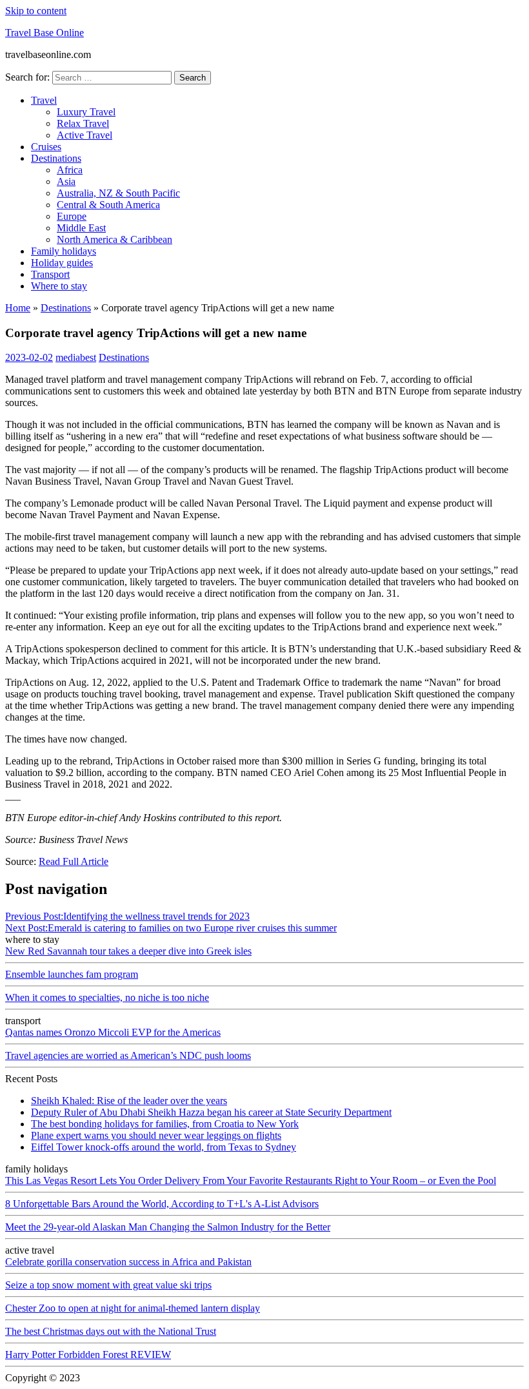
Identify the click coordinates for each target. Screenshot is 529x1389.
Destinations (56, 158)
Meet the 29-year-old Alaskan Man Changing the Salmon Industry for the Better (167, 1226)
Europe (71, 216)
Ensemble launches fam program (71, 974)
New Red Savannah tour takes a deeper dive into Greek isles (128, 951)
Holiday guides (62, 262)
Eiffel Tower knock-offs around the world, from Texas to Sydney (163, 1146)
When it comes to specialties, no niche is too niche (107, 997)
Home (17, 307)
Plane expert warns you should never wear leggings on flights (156, 1135)
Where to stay (59, 285)
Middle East (81, 227)
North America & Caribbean (114, 239)
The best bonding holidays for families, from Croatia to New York (165, 1123)
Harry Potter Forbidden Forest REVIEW (88, 1354)
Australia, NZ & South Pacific (118, 193)
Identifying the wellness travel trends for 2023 (127, 916)
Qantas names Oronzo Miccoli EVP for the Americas (113, 1032)
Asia (66, 181)
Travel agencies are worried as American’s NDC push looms (128, 1055)
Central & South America (108, 204)
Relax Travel (83, 123)
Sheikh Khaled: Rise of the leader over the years (129, 1100)
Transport (50, 274)
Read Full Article (73, 861)
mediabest (75, 357)
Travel (44, 100)
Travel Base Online (44, 32)
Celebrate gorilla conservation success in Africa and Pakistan (128, 1261)
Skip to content (35, 10)
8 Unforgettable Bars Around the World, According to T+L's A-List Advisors (162, 1203)
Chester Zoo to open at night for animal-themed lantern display (132, 1308)
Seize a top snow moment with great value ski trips (108, 1284)
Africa (70, 169)
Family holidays (63, 251)
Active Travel (84, 135)
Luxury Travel (86, 111)
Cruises (46, 146)
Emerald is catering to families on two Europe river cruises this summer (171, 927)
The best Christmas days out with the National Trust (110, 1331)
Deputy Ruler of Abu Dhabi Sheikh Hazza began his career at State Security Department (211, 1112)
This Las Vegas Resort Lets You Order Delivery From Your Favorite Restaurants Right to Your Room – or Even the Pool (250, 1180)
